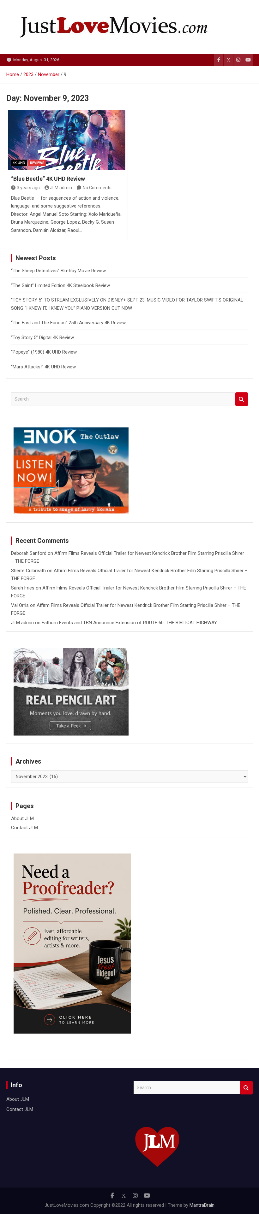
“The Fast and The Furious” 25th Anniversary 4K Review (68, 322)
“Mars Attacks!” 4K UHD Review (43, 367)
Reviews (37, 163)
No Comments (97, 187)
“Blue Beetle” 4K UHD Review (48, 178)
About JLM (22, 818)
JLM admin (61, 187)
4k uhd (19, 163)
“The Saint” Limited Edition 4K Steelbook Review (60, 285)
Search (241, 399)
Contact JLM (24, 827)
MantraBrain (202, 1205)
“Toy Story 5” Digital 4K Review (42, 337)
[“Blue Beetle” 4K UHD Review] (66, 140)
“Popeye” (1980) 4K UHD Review (44, 352)
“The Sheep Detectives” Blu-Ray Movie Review (58, 270)
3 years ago (28, 187)
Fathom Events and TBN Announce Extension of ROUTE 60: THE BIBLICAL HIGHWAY (129, 622)
